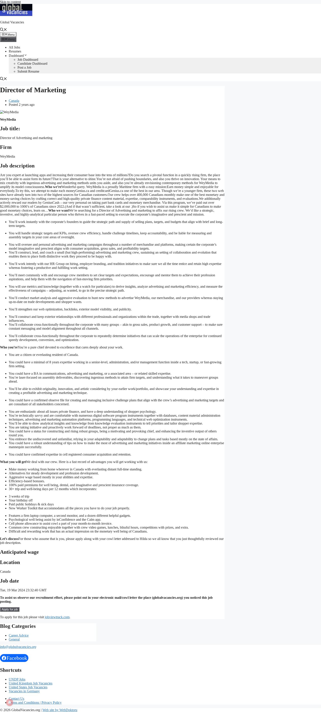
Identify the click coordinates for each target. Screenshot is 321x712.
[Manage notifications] (9, 702)
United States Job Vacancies (28, 687)
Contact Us (16, 698)
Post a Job (24, 67)
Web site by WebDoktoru (59, 710)
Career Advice (19, 635)
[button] (3, 30)
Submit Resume (28, 71)
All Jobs (14, 47)
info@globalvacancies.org (18, 647)
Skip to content (10, 2)
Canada (14, 101)
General (14, 639)
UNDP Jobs (17, 679)
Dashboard (16, 55)
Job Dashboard (27, 59)
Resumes (15, 51)
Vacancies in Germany (24, 691)
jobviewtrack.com (57, 617)
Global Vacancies (12, 22)
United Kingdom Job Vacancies (30, 683)
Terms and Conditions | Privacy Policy (35, 702)
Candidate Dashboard (32, 63)
